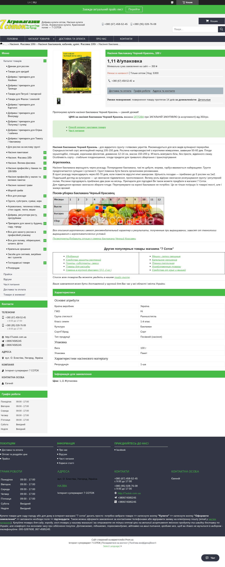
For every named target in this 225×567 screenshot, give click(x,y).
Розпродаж (14, 268)
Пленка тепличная (163, 263)
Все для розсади (17, 195)
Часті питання (76, 130)
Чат (213, 557)
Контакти (126, 39)
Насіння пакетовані (18, 152)
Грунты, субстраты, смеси (82, 263)
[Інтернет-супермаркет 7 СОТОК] (20, 28)
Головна (12, 39)
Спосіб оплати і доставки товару (87, 127)
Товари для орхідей (18, 71)
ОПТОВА (139, 116)
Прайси (8, 274)
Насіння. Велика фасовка (21, 163)
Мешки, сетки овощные (166, 256)
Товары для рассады (78, 266)
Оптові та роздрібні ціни (14, 454)
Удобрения (72, 256)
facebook (121, 450)
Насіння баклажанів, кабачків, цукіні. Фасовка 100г (67, 44)
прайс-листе (122, 277)
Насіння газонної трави (20, 185)
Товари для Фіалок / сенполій (23, 99)
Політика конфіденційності (142, 543)
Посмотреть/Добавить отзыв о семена (94, 238)
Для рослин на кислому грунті (24, 147)
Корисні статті (66, 463)
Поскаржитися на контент (115, 543)
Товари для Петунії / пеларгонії (24, 94)
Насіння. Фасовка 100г (23, 44)
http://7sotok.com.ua (15, 337)
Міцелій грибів (15, 190)
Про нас (101, 39)
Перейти (134, 9)
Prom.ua (129, 540)
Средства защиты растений (83, 259)
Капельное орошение (164, 259)
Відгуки (8, 279)
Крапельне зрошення (19, 249)
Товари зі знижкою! (14, 294)
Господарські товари (19, 262)
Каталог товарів (39, 39)
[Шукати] (221, 29)
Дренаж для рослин (18, 66)
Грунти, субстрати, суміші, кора (24, 201)
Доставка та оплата (72, 39)
